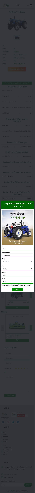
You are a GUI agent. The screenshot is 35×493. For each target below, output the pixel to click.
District (4, 272)
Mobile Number (6, 252)
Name (3, 246)
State (3, 265)
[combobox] (17, 268)
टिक (28, 285)
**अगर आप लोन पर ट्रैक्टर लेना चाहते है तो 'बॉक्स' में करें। (16, 285)
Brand (3, 258)
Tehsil (3, 279)
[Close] (32, 203)
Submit (17, 289)
